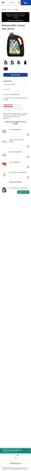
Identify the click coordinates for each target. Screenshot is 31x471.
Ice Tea (16, 9)
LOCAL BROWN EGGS (15, 129)
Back (5, 9)
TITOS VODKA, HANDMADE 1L (18, 172)
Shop (10, 9)
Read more (6, 118)
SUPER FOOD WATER (15, 152)
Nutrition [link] (18, 105)
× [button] (29, 450)
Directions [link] (19, 108)
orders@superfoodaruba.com (22, 469)
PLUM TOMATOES (14, 162)
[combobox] (15, 84)
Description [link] (8, 105)
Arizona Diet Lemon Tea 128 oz (18, 188)
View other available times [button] (15, 20)
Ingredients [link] (8, 108)
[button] (5, 62)
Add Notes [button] (6, 89)
